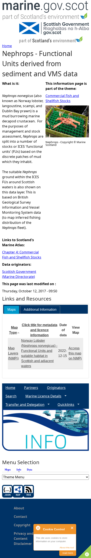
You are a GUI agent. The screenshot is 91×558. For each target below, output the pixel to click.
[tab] (11, 310)
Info (20, 469)
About (19, 508)
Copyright (22, 525)
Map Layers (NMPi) (13, 353)
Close (72, 528)
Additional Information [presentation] (40, 309)
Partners (31, 387)
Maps (8, 469)
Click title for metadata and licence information (39, 330)
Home (7, 46)
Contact (20, 516)
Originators (56, 387)
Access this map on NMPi (75, 353)
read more (67, 553)
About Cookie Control (38, 527)
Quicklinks (64, 404)
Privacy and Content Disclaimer (23, 538)
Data (29, 469)
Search (11, 396)
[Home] (45, 11)
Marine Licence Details (41, 396)
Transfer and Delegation (23, 404)
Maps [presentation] (11, 309)
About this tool (67, 547)
